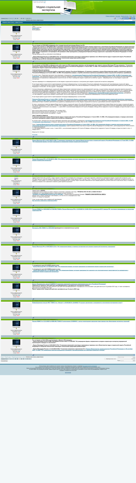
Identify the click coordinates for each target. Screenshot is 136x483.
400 (54, 244)
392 (54, 43)
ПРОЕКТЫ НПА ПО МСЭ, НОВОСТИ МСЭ (34, 20)
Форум (2, 20)
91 (29, 18)
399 (54, 226)
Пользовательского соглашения (89, 366)
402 (55, 282)
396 (54, 176)
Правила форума (125, 16)
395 (57, 157)
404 (57, 319)
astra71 (16, 24)
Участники (117, 16)
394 (57, 138)
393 (57, 63)
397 (54, 188)
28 (21, 18)
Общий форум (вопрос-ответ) (18, 20)
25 (15, 18)
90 (27, 18)
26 (17, 18)
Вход (101, 1)
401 (55, 263)
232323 (16, 176)
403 (54, 300)
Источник (34, 134)
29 (23, 18)
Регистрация (97, 1)
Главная (91, 1)
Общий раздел (8, 20)
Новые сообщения (110, 16)
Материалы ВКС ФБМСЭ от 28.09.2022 (43, 228)
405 (55, 338)
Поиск (130, 16)
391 (54, 24)
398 (54, 207)
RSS (44, 2)
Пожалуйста (35, 28)
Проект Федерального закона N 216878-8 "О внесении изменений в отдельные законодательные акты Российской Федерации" (69, 284)
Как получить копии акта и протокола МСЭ (44, 200)
